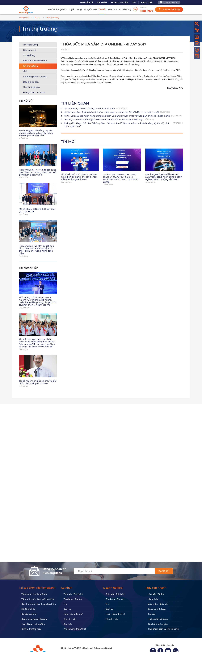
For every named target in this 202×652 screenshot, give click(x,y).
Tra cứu (151, 614)
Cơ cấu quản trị (29, 614)
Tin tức (102, 9)
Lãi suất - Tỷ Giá (156, 594)
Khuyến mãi (90, 9)
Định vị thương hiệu (31, 629)
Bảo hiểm (68, 624)
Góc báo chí (29, 50)
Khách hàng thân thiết (75, 629)
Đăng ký (163, 571)
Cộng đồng (29, 55)
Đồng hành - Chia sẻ (34, 92)
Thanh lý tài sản (31, 87)
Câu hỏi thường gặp (158, 624)
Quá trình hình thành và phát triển (38, 604)
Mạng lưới (146, 2)
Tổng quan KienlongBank (34, 594)
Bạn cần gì (86, 2)
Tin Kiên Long (30, 44)
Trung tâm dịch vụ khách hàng (163, 629)
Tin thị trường (30, 66)
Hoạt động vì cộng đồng (33, 624)
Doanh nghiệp (119, 2)
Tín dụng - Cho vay (73, 599)
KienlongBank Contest (35, 76)
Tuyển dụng (75, 9)
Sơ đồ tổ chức (28, 609)
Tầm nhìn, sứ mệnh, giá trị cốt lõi (37, 599)
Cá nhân (102, 2)
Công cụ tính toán (157, 609)
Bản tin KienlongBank (35, 60)
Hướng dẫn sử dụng (158, 619)
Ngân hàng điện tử (73, 614)
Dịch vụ (67, 609)
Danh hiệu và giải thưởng (34, 619)
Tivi (25, 71)
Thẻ (134, 2)
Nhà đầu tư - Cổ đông (119, 9)
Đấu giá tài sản (31, 82)
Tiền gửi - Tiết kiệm (73, 594)
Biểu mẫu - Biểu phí (158, 604)
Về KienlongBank (57, 9)
